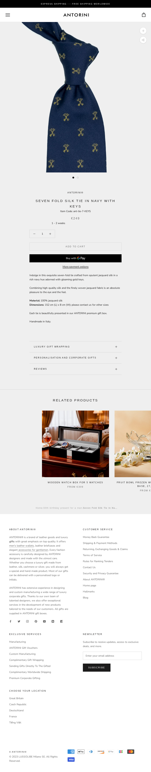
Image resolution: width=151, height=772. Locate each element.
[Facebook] (10, 621)
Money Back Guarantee (96, 537)
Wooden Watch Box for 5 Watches (75, 482)
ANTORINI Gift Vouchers (23, 648)
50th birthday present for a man (62, 507)
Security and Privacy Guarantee (100, 573)
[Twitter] (19, 621)
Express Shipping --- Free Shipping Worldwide (75, 4)
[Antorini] (76, 15)
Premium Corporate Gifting (24, 678)
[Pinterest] (36, 621)
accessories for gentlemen (33, 550)
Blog (85, 597)
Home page (89, 585)
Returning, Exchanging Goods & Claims (105, 549)
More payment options (76, 266)
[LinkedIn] (53, 621)
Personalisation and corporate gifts (65, 357)
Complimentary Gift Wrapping (26, 660)
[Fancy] (61, 621)
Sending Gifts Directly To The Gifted (29, 666)
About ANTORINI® (94, 579)
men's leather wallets (21, 545)
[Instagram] (27, 621)
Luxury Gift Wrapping (52, 346)
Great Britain (16, 698)
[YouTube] (44, 621)
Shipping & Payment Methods (100, 543)
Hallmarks (89, 591)
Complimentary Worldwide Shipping (30, 672)
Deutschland (16, 710)
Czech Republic (17, 704)
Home (39, 507)
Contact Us (89, 567)
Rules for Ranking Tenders (98, 561)
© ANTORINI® (18, 752)
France (13, 716)
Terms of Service (92, 555)
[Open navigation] (8, 15)
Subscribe (96, 667)
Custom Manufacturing (22, 654)
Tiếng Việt (15, 722)
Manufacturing (17, 642)
